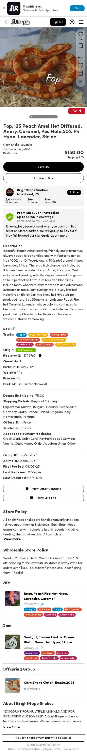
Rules (11, 748)
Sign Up (58, 22)
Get (77, 8)
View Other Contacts (46, 489)
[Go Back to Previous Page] (6, 22)
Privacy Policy (71, 748)
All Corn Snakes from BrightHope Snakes (44, 738)
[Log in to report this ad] (80, 65)
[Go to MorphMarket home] (20, 21)
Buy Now (44, 167)
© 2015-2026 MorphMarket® (43, 744)
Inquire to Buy (43, 178)
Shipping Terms (51, 748)
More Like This (46, 497)
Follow (74, 192)
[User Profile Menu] (72, 21)
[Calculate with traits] (80, 73)
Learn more (59, 235)
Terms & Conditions (28, 748)
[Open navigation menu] (81, 21)
